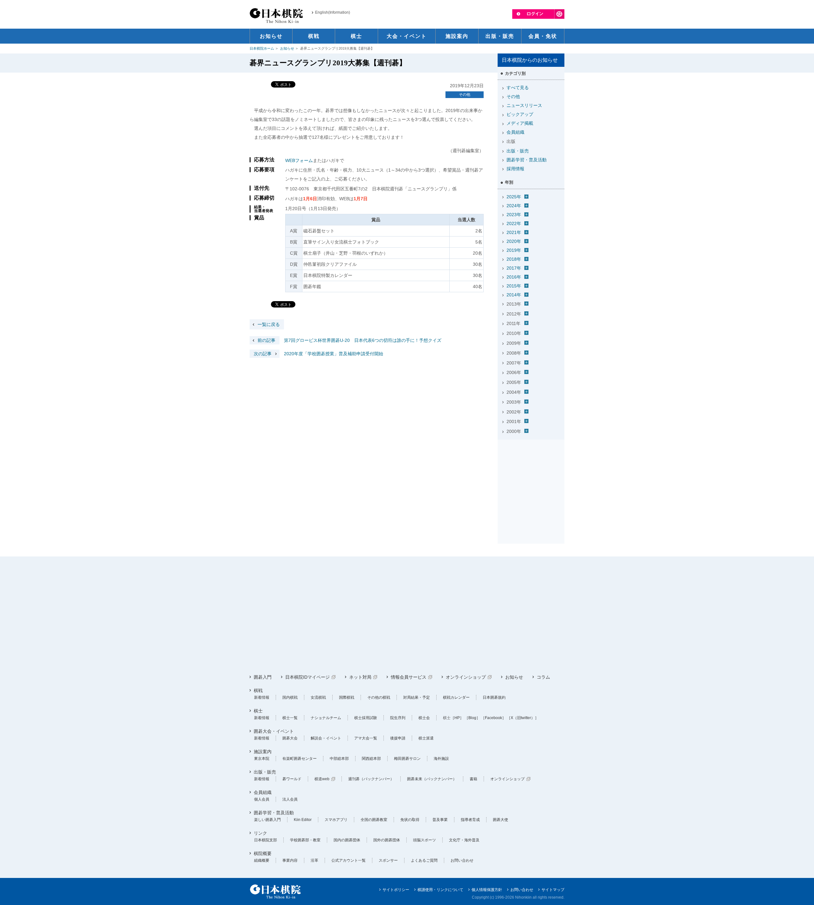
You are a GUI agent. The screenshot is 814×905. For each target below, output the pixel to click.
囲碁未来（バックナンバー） (432, 779)
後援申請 (397, 738)
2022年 (514, 223)
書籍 (473, 779)
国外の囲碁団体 (386, 840)
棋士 (258, 710)
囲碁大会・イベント (274, 731)
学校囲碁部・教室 (305, 840)
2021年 (514, 232)
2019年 (514, 250)
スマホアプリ (336, 819)
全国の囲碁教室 (374, 819)
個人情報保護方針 (487, 889)
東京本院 (261, 758)
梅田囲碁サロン (407, 758)
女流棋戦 (318, 697)
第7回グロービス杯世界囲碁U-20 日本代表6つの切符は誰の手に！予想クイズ (349, 340)
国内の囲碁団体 (347, 840)
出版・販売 (518, 150)
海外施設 (441, 758)
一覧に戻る (269, 324)
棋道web (321, 779)
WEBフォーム (299, 160)
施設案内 (263, 751)
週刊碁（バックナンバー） (371, 779)
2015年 (514, 285)
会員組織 (515, 132)
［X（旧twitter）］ (523, 718)
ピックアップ (520, 114)
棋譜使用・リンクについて (440, 889)
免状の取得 (409, 819)
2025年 (514, 196)
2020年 (514, 241)
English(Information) (332, 12)
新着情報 (261, 697)
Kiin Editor (303, 819)
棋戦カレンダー (456, 697)
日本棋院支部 (265, 840)
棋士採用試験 (365, 718)
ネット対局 (360, 677)
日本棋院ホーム (262, 48)
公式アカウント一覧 (348, 860)
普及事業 (440, 819)
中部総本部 (339, 758)
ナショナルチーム (326, 718)
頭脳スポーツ (424, 840)
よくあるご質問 (424, 860)
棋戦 (258, 690)
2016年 (514, 276)
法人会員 (290, 799)
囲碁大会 (290, 738)
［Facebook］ (493, 718)
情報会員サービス (408, 677)
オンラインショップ (466, 677)
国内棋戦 (290, 697)
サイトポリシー (396, 889)
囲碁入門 (263, 677)
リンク (260, 833)
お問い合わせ (462, 860)
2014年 (514, 294)
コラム (543, 677)
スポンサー (388, 860)
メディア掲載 (520, 123)
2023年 (514, 214)
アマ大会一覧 (365, 738)
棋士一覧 (290, 718)
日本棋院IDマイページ (307, 677)
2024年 (514, 205)
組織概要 (261, 860)
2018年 (514, 259)
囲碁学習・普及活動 (527, 159)
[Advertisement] (531, 482)
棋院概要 (263, 853)
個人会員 (261, 799)
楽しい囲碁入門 (267, 819)
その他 (464, 94)
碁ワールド (291, 779)
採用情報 (515, 168)
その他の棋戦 (378, 697)
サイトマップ (553, 889)
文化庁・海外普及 (464, 840)
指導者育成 (470, 819)
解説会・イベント (326, 738)
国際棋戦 (346, 697)
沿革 (314, 860)
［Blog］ (472, 718)
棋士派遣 (426, 738)
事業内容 (290, 860)
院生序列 (397, 718)
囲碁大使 (500, 819)
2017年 (514, 268)
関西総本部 (371, 758)
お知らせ (287, 48)
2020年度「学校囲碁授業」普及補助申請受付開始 (318, 353)
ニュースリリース (524, 105)
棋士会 (424, 718)
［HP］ (457, 718)
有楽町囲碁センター (299, 758)
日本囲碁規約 (494, 697)
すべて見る (518, 87)
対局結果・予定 (416, 697)
